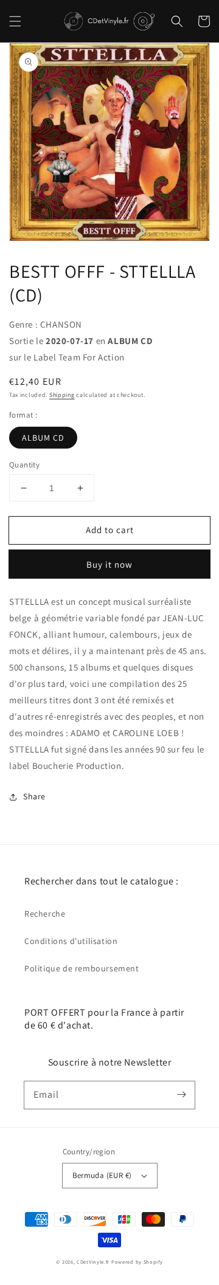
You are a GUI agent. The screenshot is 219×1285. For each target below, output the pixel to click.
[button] (15, 21)
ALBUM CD (43, 437)
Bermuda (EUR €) (102, 1175)
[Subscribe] (181, 1094)
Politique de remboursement (81, 968)
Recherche (44, 913)
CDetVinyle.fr (93, 1261)
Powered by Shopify (137, 1261)
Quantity (24, 465)
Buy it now (109, 564)
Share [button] (34, 796)
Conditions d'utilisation (70, 940)
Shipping (62, 395)
